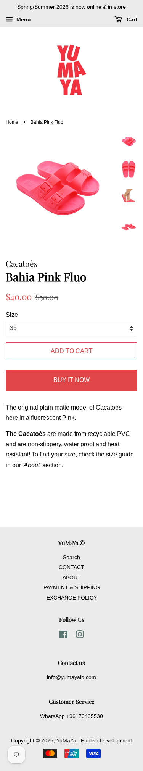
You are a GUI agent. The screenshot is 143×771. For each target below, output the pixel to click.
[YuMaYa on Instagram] (80, 636)
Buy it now (71, 380)
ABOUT (72, 578)
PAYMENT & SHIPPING (71, 587)
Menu (23, 19)
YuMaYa (66, 741)
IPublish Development (105, 741)
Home (12, 122)
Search (71, 557)
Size (12, 314)
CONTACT (71, 567)
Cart (131, 19)
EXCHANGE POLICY (72, 598)
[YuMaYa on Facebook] (63, 636)
